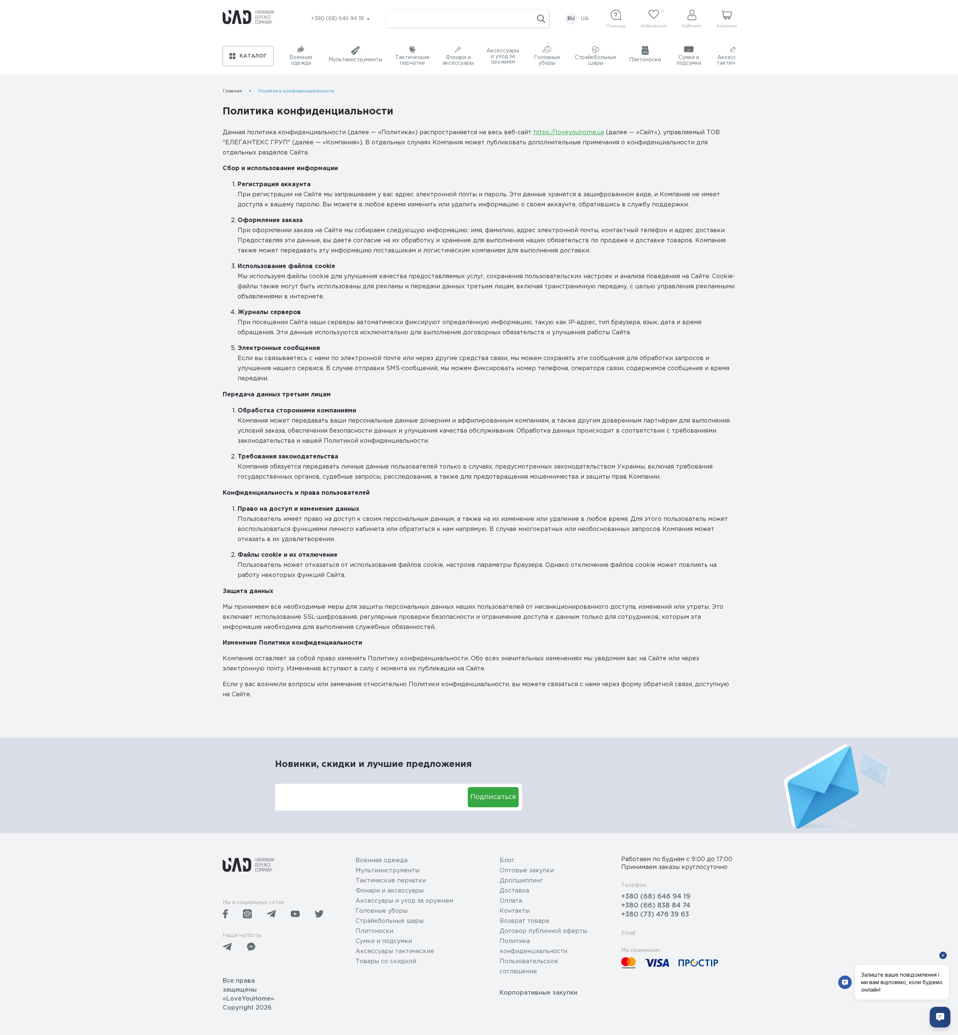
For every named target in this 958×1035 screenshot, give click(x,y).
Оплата (511, 901)
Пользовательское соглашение (529, 966)
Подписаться (493, 797)
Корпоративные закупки (538, 993)
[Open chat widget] (940, 1017)
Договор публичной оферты (543, 931)
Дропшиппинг (521, 881)
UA (585, 18)
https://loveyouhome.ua (568, 132)
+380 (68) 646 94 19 (655, 897)
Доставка (514, 891)
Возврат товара (524, 921)
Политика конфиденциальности (533, 946)
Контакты (515, 911)
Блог (507, 860)
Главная (232, 91)
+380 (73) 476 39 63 (655, 915)
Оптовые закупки (527, 870)
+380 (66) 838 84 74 (655, 906)
